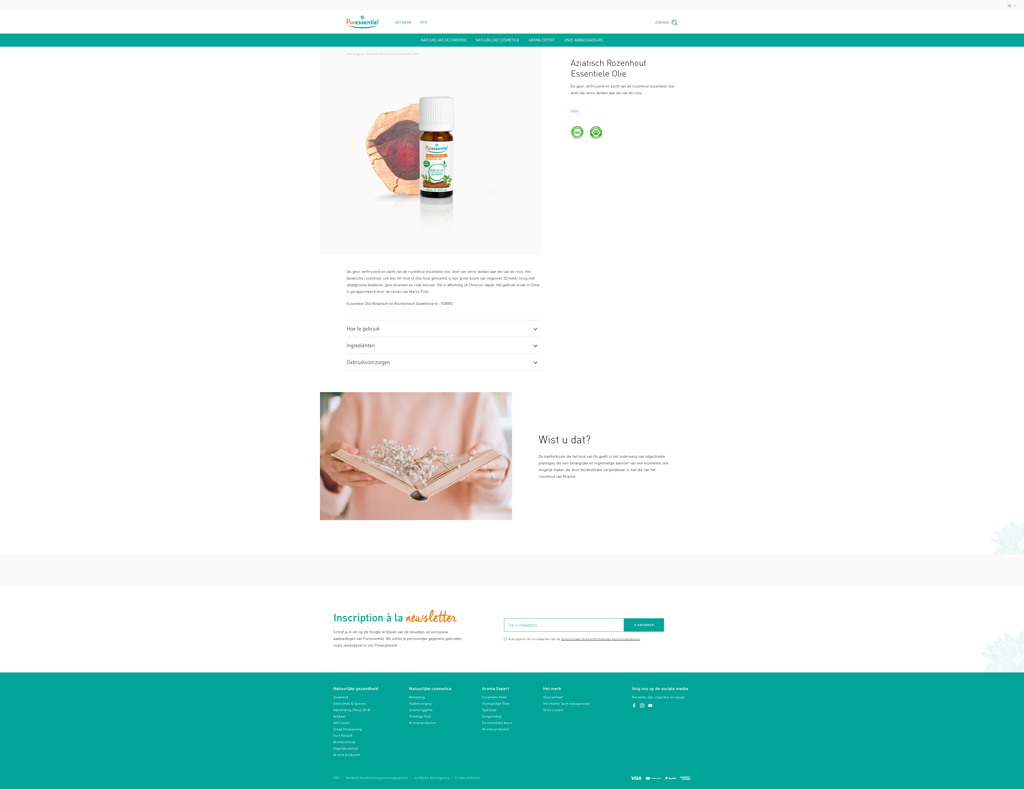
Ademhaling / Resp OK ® (351, 710)
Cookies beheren (467, 778)
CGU (336, 778)
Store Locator (553, 710)
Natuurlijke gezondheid (443, 40)
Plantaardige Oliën (496, 704)
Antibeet (339, 716)
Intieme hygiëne (421, 710)
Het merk (403, 22)
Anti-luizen (341, 723)
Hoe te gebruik (363, 328)
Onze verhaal (553, 697)
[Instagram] (642, 705)
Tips (423, 22)
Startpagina (355, 54)
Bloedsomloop (344, 742)
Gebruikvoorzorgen (368, 361)
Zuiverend (340, 697)
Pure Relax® (343, 736)
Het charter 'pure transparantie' (567, 704)
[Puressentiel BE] (363, 22)
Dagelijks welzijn (345, 748)
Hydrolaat (489, 710)
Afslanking (417, 697)
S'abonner (644, 625)
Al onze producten (346, 755)
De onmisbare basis (497, 723)
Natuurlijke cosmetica (497, 40)
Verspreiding (491, 716)
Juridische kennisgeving (431, 778)
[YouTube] (650, 705)
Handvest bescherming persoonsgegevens (377, 778)
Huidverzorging (420, 704)
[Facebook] (634, 705)
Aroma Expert (542, 40)
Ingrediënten (361, 345)
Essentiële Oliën (494, 697)
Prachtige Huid (420, 716)
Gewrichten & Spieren (349, 704)
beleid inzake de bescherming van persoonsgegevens (600, 639)
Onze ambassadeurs (583, 40)
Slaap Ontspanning (347, 729)
